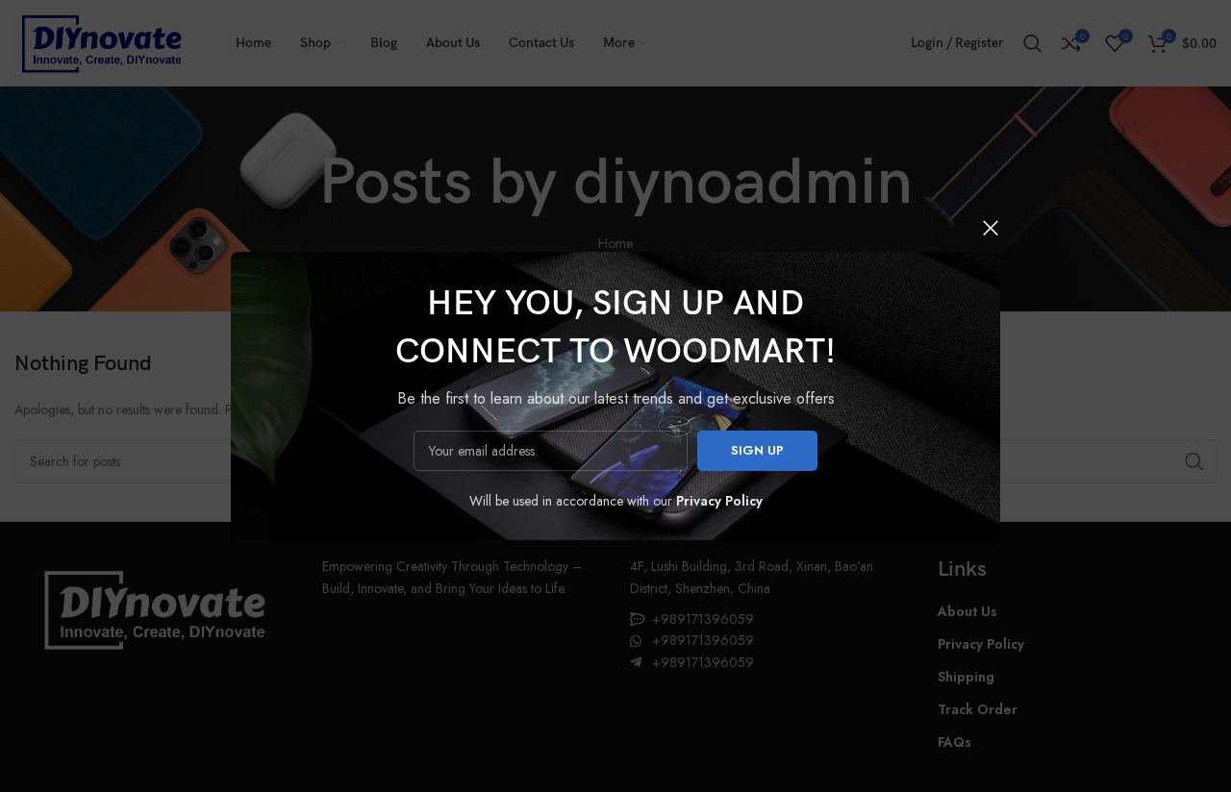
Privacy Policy (719, 500)
